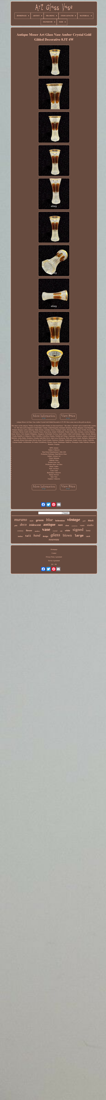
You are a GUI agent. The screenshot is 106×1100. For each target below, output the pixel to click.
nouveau (54, 539)
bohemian (60, 520)
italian (20, 536)
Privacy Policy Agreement (54, 557)
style (31, 521)
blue (49, 520)
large (79, 535)
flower (29, 530)
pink (15, 525)
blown (67, 535)
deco (23, 524)
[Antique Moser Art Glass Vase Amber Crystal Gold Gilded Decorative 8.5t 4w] (54, 60)
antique (49, 524)
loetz (88, 530)
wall (61, 531)
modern (37, 531)
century (20, 531)
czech (88, 536)
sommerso (74, 526)
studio (90, 525)
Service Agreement (54, 560)
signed (78, 529)
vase (46, 529)
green (40, 520)
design (45, 536)
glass (55, 534)
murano (20, 519)
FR (56, 564)
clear (67, 525)
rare (60, 524)
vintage (73, 519)
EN (52, 564)
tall (28, 536)
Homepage (54, 549)
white (67, 530)
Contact (54, 553)
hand (36, 535)
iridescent (35, 524)
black (91, 520)
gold (84, 521)
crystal (55, 531)
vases (82, 525)
